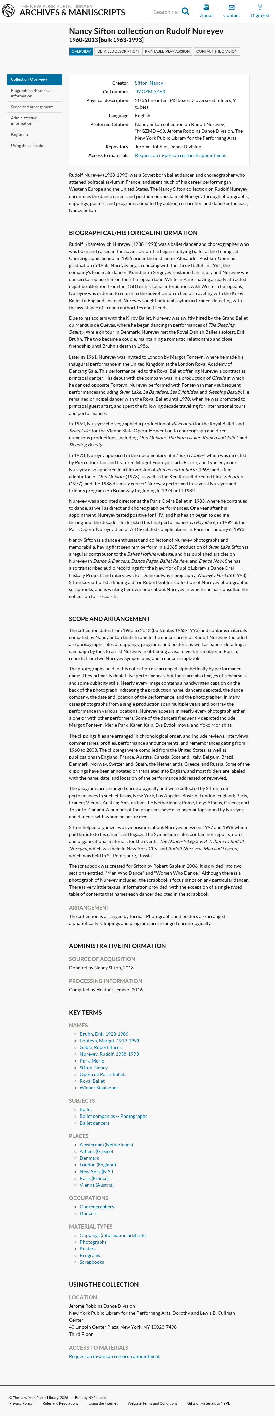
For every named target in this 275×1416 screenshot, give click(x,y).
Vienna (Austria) (97, 1185)
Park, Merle (92, 1061)
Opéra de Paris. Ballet (102, 1074)
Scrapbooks (92, 1262)
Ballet (86, 1109)
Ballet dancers (94, 1123)
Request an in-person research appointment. (181, 155)
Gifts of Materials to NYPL (208, 1403)
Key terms (20, 134)
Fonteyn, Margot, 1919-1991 (110, 1040)
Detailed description (118, 51)
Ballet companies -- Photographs (113, 1116)
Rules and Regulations (60, 1403)
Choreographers (97, 1206)
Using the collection (28, 145)
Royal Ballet (92, 1081)
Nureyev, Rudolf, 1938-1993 (109, 1054)
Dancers (88, 1213)
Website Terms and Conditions (152, 1403)
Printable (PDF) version (167, 51)
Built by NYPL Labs (90, 1398)
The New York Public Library (36, 1398)
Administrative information (24, 120)
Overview (81, 51)
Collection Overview (29, 79)
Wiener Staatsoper (99, 1087)
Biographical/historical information (31, 93)
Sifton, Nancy (149, 83)
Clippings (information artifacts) (113, 1235)
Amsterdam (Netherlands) (106, 1144)
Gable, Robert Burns (101, 1047)
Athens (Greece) (96, 1151)
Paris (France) (94, 1178)
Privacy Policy (21, 1403)
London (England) (98, 1164)
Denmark (89, 1158)
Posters (88, 1248)
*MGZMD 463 (150, 91)
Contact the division (216, 51)
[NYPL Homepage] (8, 11)
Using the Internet (103, 1403)
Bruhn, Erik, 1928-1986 (104, 1034)
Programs (90, 1255)
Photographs (93, 1242)
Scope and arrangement (32, 107)
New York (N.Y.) (96, 1171)
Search (185, 12)
